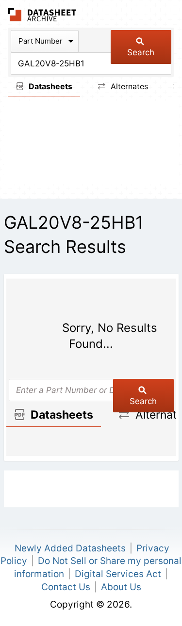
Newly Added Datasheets (70, 548)
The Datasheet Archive (42, 14)
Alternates (128, 86)
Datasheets (49, 86)
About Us (121, 587)
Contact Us (65, 587)
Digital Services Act (118, 573)
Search (140, 52)
